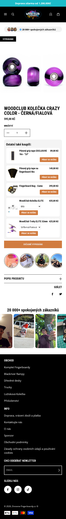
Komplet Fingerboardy (17, 367)
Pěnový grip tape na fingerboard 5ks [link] (28, 170)
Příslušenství (11, 401)
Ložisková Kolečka (14, 394)
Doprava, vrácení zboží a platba (22, 415)
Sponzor (9, 435)
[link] (13, 155)
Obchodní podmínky (16, 442)
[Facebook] (8, 489)
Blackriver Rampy (14, 374)
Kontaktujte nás (13, 422)
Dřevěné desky (12, 380)
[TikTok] (28, 489)
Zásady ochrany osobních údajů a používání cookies (29, 451)
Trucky (8, 387)
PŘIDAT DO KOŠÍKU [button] (49, 160)
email (9, 470)
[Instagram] (18, 489)
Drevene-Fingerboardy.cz (24, 506)
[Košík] (58, 14)
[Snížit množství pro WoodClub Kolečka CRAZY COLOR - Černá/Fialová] (8, 133)
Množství (8, 126)
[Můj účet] (50, 14)
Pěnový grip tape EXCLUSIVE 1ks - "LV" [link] (33, 152)
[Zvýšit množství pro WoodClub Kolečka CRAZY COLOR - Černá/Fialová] (26, 133)
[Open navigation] (8, 14)
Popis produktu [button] (14, 278)
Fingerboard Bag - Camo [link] (31, 186)
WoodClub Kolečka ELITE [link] (31, 200)
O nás (7, 429)
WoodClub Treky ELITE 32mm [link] (33, 221)
